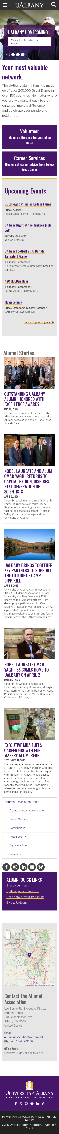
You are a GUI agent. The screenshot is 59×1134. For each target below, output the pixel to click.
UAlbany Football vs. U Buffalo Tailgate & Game (25, 253)
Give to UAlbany (16, 902)
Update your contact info (22, 891)
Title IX (29, 1128)
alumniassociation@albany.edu (24, 1037)
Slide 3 (18, 54)
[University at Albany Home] (29, 3)
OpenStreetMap (40, 985)
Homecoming (13, 302)
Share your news (17, 885)
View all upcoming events (39, 322)
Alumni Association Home (22, 802)
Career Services (19, 819)
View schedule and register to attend (26, 41)
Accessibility (36, 1125)
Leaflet (29, 985)
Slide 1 (8, 54)
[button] (29, 955)
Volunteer (15, 854)
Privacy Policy (50, 1125)
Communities (17, 827)
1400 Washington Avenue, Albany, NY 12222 (23, 1117)
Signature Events (20, 845)
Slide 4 (22, 54)
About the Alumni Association (27, 810)
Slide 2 (13, 54)
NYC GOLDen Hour (16, 281)
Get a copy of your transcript (25, 897)
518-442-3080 (24, 1041)
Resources (16, 836)
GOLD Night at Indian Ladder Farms (28, 204)
